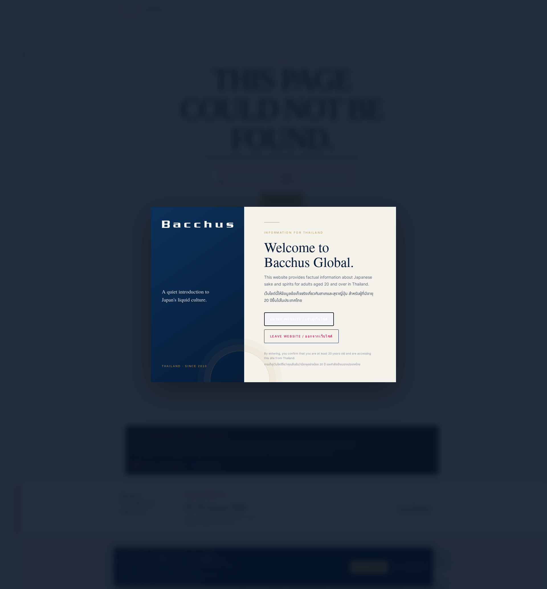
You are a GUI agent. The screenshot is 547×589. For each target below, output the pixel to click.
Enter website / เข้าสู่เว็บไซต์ (299, 319)
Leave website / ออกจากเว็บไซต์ (301, 336)
